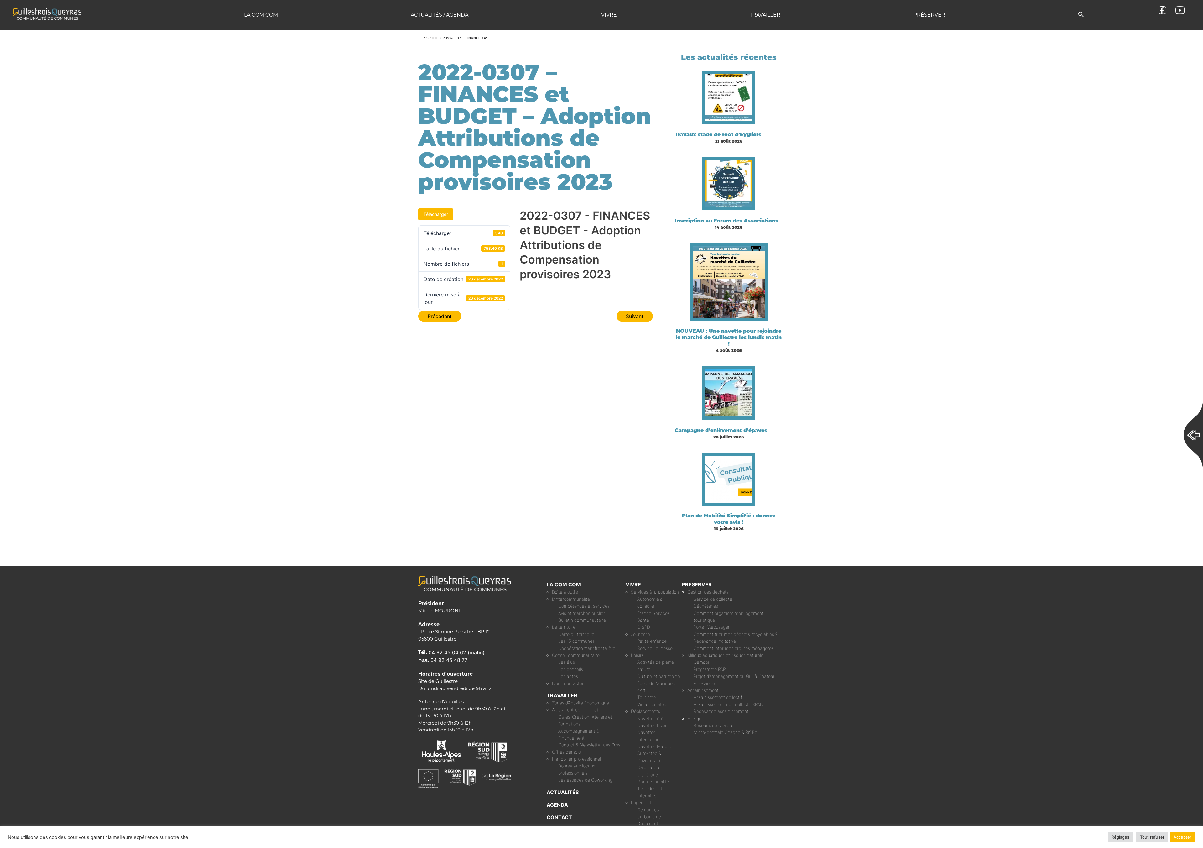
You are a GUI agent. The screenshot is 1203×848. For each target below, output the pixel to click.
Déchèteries (706, 606)
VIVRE (633, 584)
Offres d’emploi (567, 752)
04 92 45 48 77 (448, 660)
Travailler (765, 15)
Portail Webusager (712, 627)
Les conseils (570, 669)
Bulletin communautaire (582, 620)
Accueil (430, 38)
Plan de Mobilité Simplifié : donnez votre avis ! (728, 519)
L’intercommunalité (571, 599)
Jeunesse (640, 634)
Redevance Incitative (715, 641)
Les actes (568, 676)
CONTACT (559, 817)
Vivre (609, 15)
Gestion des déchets (708, 591)
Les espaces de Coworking (585, 780)
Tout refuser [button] (1152, 837)
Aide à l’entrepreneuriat (575, 709)
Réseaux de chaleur (713, 725)
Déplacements (645, 711)
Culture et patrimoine (658, 676)
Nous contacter (568, 683)
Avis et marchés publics (582, 613)
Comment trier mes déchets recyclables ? (736, 634)
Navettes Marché (654, 746)
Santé (643, 620)
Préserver (929, 15)
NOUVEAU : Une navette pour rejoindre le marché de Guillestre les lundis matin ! (729, 337)
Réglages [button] (1120, 837)
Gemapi (701, 662)
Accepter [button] (1182, 837)
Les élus (566, 662)
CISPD (643, 627)
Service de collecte (713, 599)
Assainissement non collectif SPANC (730, 704)
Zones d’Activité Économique (580, 702)
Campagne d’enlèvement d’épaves (721, 430)
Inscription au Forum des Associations (726, 221)
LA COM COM (564, 584)
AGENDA (557, 805)
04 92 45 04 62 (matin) (457, 652)
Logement (641, 802)
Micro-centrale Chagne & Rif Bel (726, 732)
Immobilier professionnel (576, 759)
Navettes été (650, 718)
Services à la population (655, 591)
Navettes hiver (652, 725)
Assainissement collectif (718, 697)
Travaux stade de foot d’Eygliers (718, 135)
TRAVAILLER (562, 695)
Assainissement (703, 690)
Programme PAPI (710, 669)
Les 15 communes (576, 641)
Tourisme (646, 697)
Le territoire (563, 627)
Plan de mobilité (653, 781)
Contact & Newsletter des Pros (589, 744)
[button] (1081, 15)
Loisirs (637, 655)
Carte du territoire (576, 634)
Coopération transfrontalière (586, 648)
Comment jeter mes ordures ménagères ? (735, 648)
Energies (696, 718)
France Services (653, 613)
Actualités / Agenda (439, 15)
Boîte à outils (565, 591)
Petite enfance (652, 641)
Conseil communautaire (576, 655)
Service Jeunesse (655, 648)
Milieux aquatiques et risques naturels (725, 655)
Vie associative (652, 704)
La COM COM (261, 15)
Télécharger (436, 214)
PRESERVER (697, 584)
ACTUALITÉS (563, 792)
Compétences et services (584, 606)
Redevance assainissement (721, 711)
